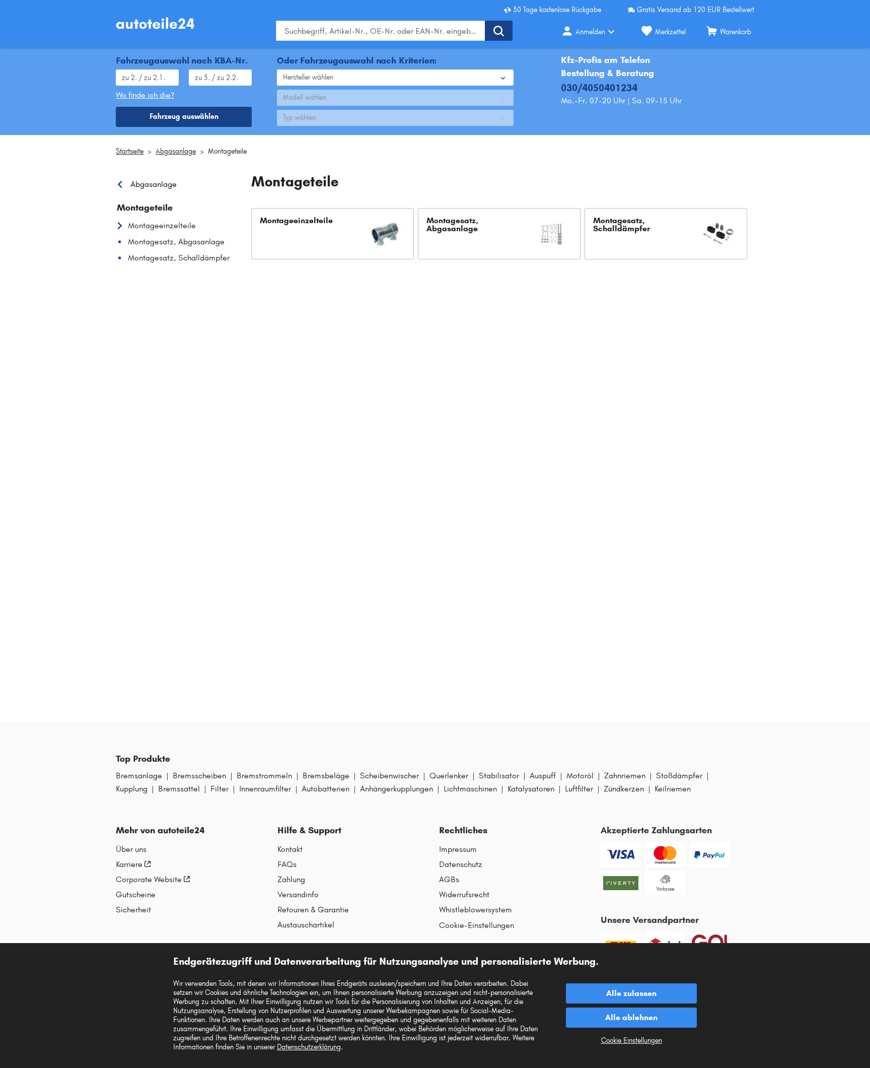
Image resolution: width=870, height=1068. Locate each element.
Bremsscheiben (199, 775)
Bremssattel (179, 788)
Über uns (131, 849)
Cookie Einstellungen (631, 1040)
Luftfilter (579, 788)
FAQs (287, 864)
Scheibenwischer (389, 775)
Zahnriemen (624, 775)
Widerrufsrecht (464, 894)
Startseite (129, 151)
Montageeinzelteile (162, 225)
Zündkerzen (624, 788)
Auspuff (543, 775)
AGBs (449, 879)
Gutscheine (136, 894)
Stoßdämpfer (679, 775)
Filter (219, 788)
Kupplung (132, 788)
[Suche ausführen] (499, 31)
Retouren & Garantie (313, 909)
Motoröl (580, 775)
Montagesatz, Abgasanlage (176, 241)
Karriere (129, 864)
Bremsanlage (139, 775)
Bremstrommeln (264, 775)
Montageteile (227, 151)
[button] (332, 233)
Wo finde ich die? (145, 95)
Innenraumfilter (265, 788)
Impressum (458, 849)
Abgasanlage (176, 151)
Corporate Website (149, 879)
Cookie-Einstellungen (476, 925)
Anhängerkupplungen (396, 788)
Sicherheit (133, 909)
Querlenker (448, 775)
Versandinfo (298, 894)
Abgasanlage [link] (153, 184)
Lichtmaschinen (470, 788)
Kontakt (290, 849)
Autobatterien (325, 788)
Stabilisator (499, 775)
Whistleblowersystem (475, 909)
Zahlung (291, 879)
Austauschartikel (305, 924)
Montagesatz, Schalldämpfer (179, 257)
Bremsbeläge (326, 775)
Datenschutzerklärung (309, 1047)
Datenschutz (460, 864)
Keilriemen (673, 788)
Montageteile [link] (145, 207)
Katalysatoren (531, 788)
